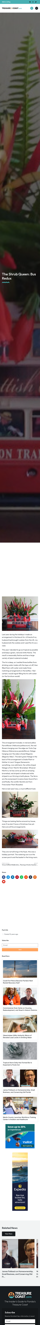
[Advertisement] (20, 570)
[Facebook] (30, 2)
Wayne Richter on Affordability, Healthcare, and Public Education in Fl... (17, 1274)
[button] (3, 877)
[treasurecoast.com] (36, 8)
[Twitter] (36, 2)
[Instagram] (33, 2)
